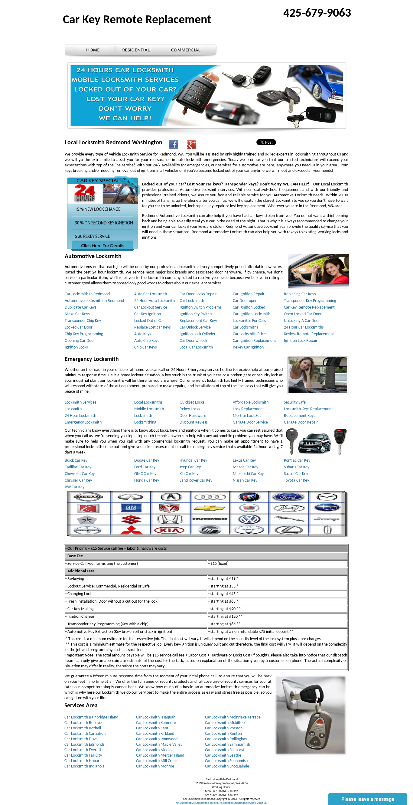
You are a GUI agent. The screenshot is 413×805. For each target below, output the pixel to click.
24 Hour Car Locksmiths (304, 327)
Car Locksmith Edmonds (84, 744)
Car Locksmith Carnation (85, 733)
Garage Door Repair (301, 422)
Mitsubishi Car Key (248, 474)
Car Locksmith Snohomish (226, 761)
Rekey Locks (190, 409)
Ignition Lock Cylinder (198, 334)
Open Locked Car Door (303, 314)
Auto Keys (142, 334)
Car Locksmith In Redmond (87, 294)
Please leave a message (367, 799)
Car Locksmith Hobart (82, 761)
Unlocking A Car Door (302, 321)
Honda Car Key (146, 480)
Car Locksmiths (245, 327)
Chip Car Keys (145, 347)
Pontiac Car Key (297, 460)
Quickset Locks (192, 402)
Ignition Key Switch (196, 314)
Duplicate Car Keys (80, 307)
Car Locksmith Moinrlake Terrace (233, 717)
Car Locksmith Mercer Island (160, 755)
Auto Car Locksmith (150, 294)
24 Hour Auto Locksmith (154, 301)
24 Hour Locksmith (80, 416)
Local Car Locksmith (196, 347)
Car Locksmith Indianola (84, 766)
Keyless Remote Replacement (309, 334)
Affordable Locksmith (250, 402)
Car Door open (245, 301)
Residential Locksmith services (221, 803)
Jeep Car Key (190, 467)
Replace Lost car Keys (152, 327)
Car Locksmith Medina (155, 750)
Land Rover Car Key (196, 480)
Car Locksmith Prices (250, 334)
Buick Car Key (76, 460)
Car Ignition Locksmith (251, 314)
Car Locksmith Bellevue (83, 723)
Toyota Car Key (296, 480)
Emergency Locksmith (83, 422)
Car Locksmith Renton (223, 733)
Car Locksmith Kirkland (155, 733)
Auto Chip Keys (146, 341)
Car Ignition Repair (249, 294)
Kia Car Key (189, 474)
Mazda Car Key (245, 467)
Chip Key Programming (84, 334)
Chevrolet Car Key (80, 474)
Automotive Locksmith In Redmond (94, 301)
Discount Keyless (193, 422)
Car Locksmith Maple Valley (159, 744)
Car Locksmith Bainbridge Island (91, 717)
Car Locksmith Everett (82, 750)
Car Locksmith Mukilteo (225, 723)
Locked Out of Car (149, 321)
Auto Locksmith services (254, 803)
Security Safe (295, 402)
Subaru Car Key (296, 467)
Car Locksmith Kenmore (156, 723)
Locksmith (73, 409)
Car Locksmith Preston (223, 728)
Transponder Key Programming (310, 301)
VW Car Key (74, 487)
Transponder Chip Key (83, 321)
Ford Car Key (144, 467)
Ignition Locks (76, 347)
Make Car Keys (77, 314)
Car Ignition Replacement (254, 341)
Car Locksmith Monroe (155, 766)
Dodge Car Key (146, 460)
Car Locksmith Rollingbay (226, 739)
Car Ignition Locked (249, 307)
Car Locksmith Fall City (83, 755)
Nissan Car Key (245, 480)
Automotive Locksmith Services (182, 803)
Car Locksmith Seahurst (224, 750)
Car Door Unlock (193, 341)
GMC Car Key (145, 474)
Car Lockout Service (150, 307)
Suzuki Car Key (296, 474)
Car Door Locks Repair (198, 294)
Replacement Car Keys (198, 321)
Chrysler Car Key (78, 480)
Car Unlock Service (195, 327)
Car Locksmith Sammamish (227, 744)
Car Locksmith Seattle (223, 755)
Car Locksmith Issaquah (155, 717)
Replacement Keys (299, 416)
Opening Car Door (80, 341)
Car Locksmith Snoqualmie (227, 766)
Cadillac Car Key (78, 467)
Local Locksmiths (148, 402)
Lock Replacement (248, 409)
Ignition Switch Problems (200, 307)
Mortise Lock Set (247, 416)
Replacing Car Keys (300, 294)
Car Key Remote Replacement (309, 307)
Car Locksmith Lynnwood (156, 739)
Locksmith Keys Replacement (308, 409)
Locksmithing (145, 422)
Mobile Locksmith (149, 409)
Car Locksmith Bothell (82, 728)
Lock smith (143, 416)
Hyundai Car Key (193, 460)
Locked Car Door (79, 327)
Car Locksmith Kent (152, 728)
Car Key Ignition (147, 314)
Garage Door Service (250, 422)
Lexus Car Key (244, 460)
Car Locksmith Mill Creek (156, 761)
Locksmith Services (80, 402)
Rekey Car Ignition (248, 347)
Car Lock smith (192, 301)
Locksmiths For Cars (249, 321)
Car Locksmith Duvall (81, 739)
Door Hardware (193, 416)
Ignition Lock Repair (300, 341)
